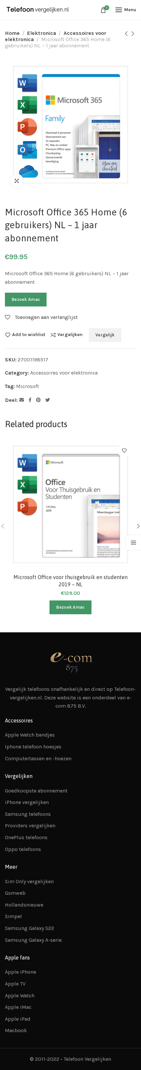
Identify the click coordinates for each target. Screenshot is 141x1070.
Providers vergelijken (30, 825)
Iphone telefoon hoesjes (33, 746)
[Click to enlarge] (17, 181)
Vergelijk (105, 334)
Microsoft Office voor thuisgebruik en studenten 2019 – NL (70, 580)
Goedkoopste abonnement (36, 791)
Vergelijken (70, 334)
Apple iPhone (20, 972)
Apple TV (15, 984)
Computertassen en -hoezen (38, 758)
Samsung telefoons (28, 814)
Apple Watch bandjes (30, 735)
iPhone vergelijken (27, 802)
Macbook (16, 1030)
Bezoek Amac (25, 299)
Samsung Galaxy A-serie (33, 940)
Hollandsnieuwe (24, 905)
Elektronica (41, 33)
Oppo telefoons (23, 849)
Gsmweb (15, 893)
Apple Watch (19, 995)
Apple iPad (17, 1019)
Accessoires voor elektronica (64, 373)
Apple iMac (18, 1007)
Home (12, 33)
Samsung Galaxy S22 (29, 928)
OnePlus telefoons (26, 837)
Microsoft (27, 386)
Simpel (13, 916)
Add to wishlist (28, 334)
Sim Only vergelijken (29, 881)
